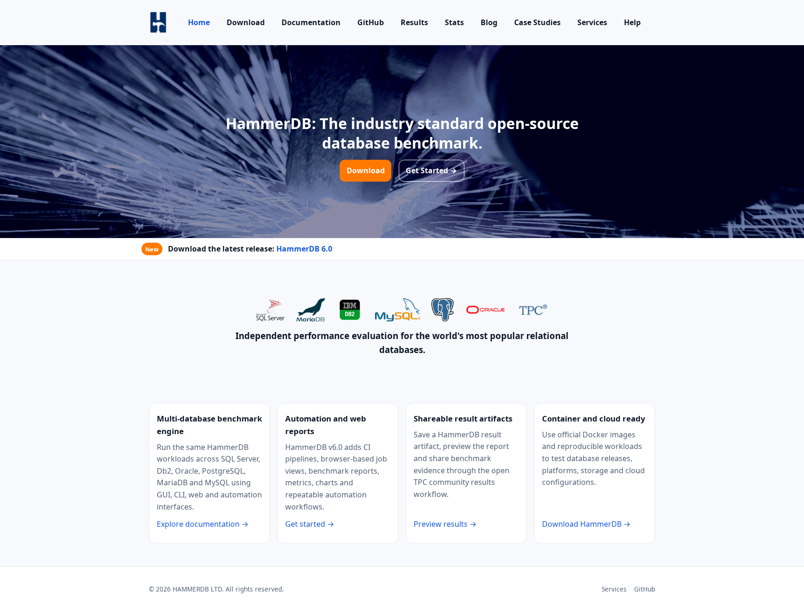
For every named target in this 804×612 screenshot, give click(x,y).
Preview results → (445, 524)
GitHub (370, 22)
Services (592, 22)
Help (632, 22)
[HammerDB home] (158, 22)
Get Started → (431, 170)
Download (246, 22)
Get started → (309, 524)
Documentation (311, 22)
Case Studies (537, 22)
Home (199, 22)
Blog (489, 22)
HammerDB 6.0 (304, 249)
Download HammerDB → (586, 524)
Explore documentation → (202, 524)
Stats (454, 22)
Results (414, 22)
